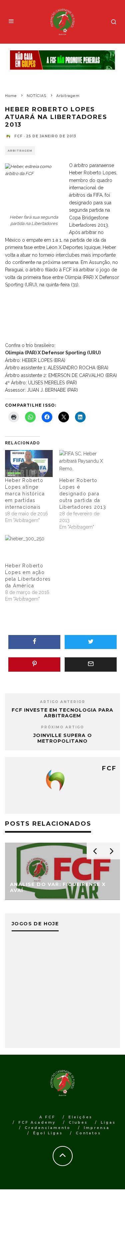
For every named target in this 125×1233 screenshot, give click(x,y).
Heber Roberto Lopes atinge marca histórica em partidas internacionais (25, 494)
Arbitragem (20, 150)
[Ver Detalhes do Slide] (62, 60)
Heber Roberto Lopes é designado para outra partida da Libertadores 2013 (82, 494)
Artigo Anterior (62, 702)
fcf (18, 136)
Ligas (108, 1122)
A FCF (47, 1117)
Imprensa (97, 1128)
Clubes (78, 1122)
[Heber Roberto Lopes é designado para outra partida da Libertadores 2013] (83, 463)
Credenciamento (48, 1128)
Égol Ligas (48, 1133)
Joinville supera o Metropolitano (62, 738)
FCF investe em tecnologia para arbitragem (62, 713)
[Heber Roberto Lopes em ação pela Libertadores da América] (29, 548)
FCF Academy (37, 1122)
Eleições (80, 1117)
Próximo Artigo (62, 727)
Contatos (88, 1133)
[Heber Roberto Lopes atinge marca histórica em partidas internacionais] (29, 463)
